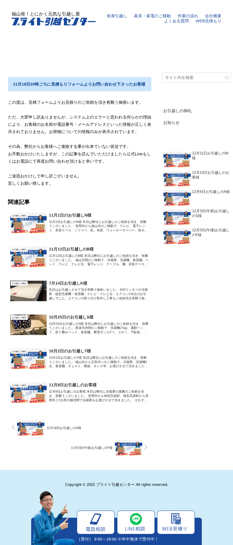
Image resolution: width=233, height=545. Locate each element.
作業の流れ (188, 16)
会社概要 (213, 16)
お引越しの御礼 (177, 110)
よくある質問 (176, 21)
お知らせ (171, 122)
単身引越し (117, 16)
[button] (227, 77)
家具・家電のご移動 (152, 16)
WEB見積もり (208, 21)
